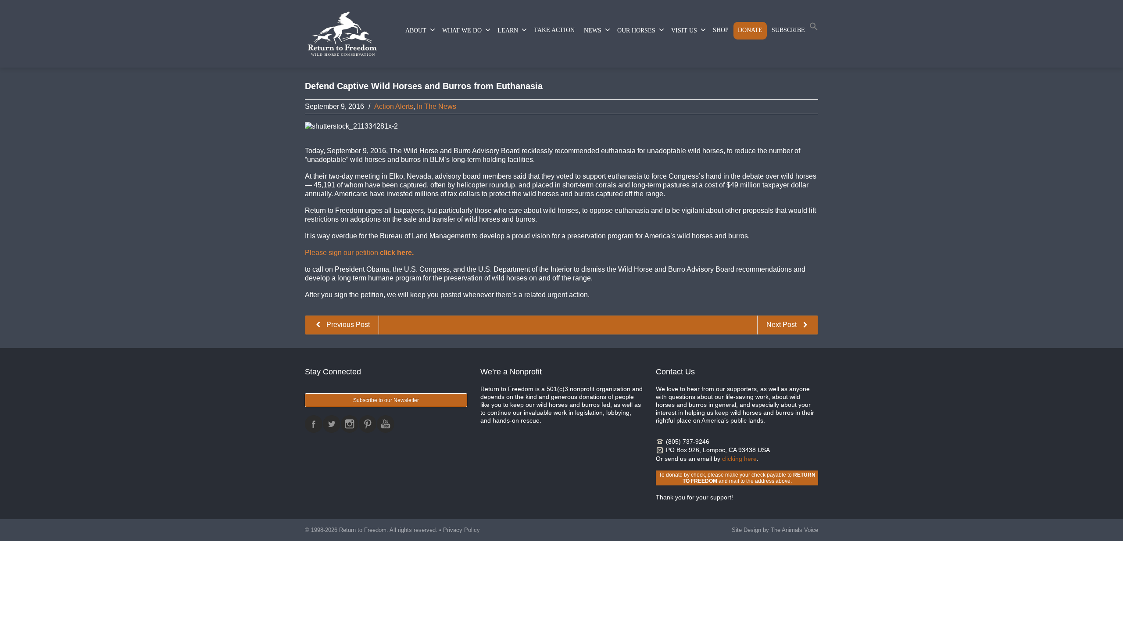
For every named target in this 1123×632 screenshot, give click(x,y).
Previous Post (347, 324)
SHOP (721, 30)
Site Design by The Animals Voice (775, 530)
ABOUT (415, 30)
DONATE (750, 30)
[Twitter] (331, 424)
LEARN (507, 30)
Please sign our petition (359, 252)
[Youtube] (385, 424)
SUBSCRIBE (788, 30)
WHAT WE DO (462, 30)
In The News (436, 106)
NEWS (592, 30)
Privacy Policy (461, 530)
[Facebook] (313, 424)
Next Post (782, 324)
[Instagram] (349, 424)
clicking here (739, 458)
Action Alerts (393, 106)
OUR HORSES (636, 30)
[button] (813, 28)
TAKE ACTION (554, 30)
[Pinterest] (367, 424)
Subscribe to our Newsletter (386, 400)
